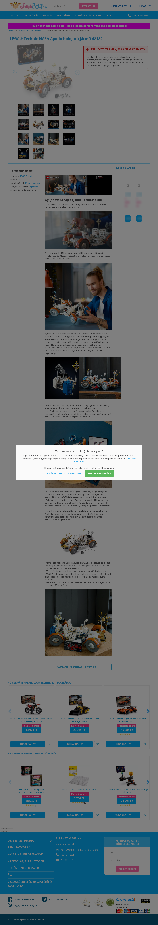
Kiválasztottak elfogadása (64, 473)
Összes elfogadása (99, 473)
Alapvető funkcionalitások (60, 467)
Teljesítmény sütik (87, 467)
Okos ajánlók (107, 467)
